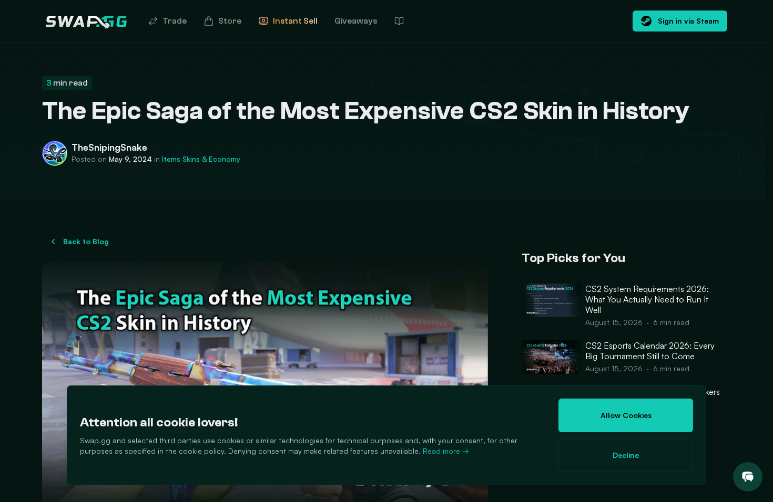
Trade (174, 21)
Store (229, 21)
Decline (626, 455)
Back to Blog (86, 241)
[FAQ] (399, 21)
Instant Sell (295, 21)
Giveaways (355, 21)
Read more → (446, 450)
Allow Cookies (626, 415)
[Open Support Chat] (747, 476)
